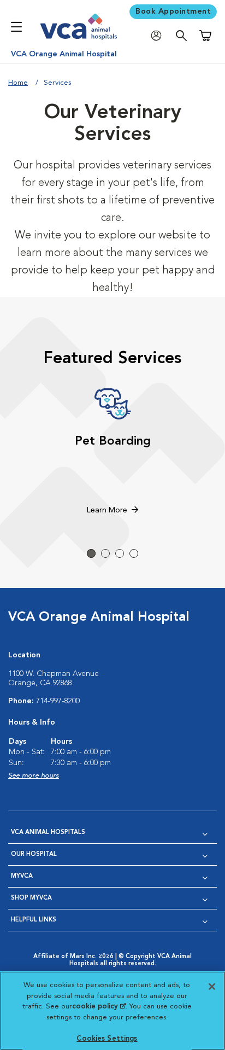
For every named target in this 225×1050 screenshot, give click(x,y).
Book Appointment (173, 11)
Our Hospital (34, 854)
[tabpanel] (112, 453)
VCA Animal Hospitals (48, 833)
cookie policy (99, 1006)
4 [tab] (133, 553)
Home (18, 82)
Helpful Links (33, 920)
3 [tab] (119, 553)
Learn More (107, 510)
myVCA (22, 876)
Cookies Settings (106, 1038)
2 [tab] (105, 553)
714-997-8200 (58, 701)
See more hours (33, 775)
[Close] (212, 987)
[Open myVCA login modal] (158, 36)
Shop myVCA (31, 898)
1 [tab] (91, 553)
